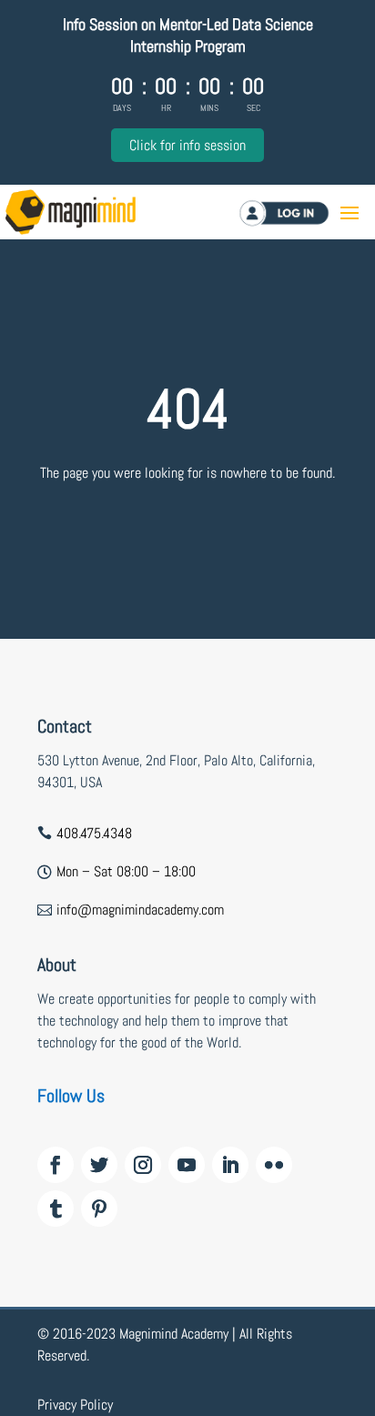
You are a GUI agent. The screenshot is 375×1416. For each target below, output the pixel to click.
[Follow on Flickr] (274, 1165)
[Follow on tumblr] (55, 1208)
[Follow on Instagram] (143, 1165)
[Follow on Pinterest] (99, 1208)
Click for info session (187, 145)
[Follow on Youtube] (186, 1165)
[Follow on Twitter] (99, 1165)
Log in (307, 212)
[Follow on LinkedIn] (230, 1165)
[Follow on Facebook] (55, 1165)
